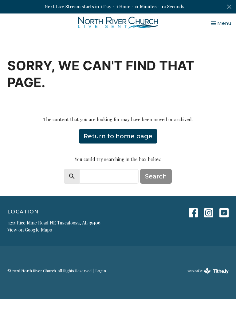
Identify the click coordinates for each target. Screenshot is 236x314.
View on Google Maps (29, 230)
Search (156, 176)
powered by (204, 275)
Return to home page (118, 136)
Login (100, 270)
